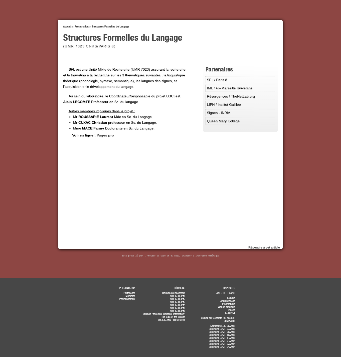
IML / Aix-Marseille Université (229, 88)
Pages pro (105, 135)
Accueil (67, 26)
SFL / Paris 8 (217, 80)
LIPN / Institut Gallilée (224, 105)
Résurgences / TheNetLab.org (231, 96)
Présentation (82, 26)
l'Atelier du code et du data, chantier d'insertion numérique (181, 256)
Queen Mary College (223, 121)
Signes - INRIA (218, 113)
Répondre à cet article (264, 247)
